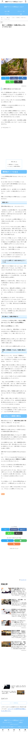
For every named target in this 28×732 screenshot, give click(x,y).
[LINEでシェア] (23, 493)
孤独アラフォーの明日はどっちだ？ (14, 1)
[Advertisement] (14, 43)
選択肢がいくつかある (13, 164)
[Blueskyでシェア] (17, 490)
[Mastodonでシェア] (11, 490)
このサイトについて (14, 724)
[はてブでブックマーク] (17, 493)
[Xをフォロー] (7, 540)
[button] (18, 81)
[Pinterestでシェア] (8, 497)
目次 (12, 161)
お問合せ (21, 722)
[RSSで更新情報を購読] (14, 544)
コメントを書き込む (14, 702)
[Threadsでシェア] (11, 493)
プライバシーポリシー (7, 722)
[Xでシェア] (5, 490)
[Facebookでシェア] (5, 493)
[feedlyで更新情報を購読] (20, 540)
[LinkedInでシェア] (14, 497)
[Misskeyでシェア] (23, 490)
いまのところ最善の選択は (14, 166)
